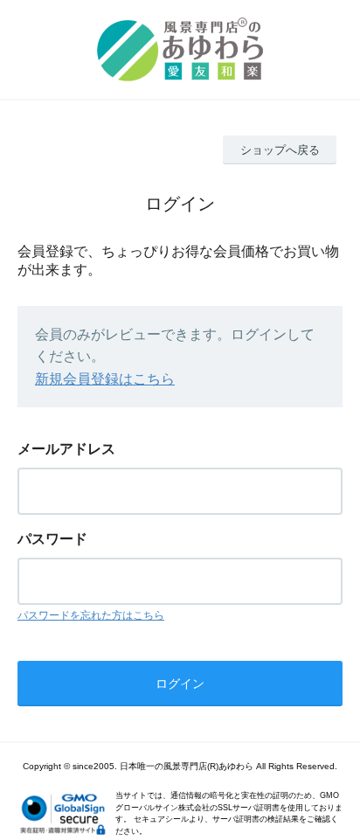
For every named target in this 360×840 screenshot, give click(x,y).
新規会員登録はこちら (105, 378)
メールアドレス (66, 448)
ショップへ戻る (280, 149)
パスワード (52, 538)
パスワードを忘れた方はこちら (90, 615)
